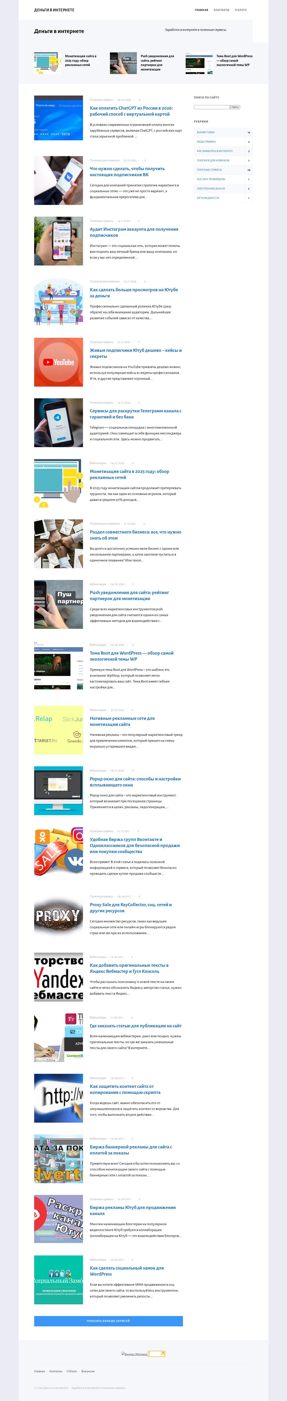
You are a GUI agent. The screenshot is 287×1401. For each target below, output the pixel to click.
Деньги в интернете (54, 10)
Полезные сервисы (101, 99)
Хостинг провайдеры (211, 179)
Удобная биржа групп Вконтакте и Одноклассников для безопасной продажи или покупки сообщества (135, 845)
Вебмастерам (98, 463)
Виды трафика (206, 141)
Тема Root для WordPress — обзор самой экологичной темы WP (235, 61)
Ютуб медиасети (208, 198)
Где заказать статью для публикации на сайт (136, 1025)
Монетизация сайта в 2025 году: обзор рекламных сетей (80, 61)
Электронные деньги (211, 188)
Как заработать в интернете (215, 151)
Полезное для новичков (104, 160)
